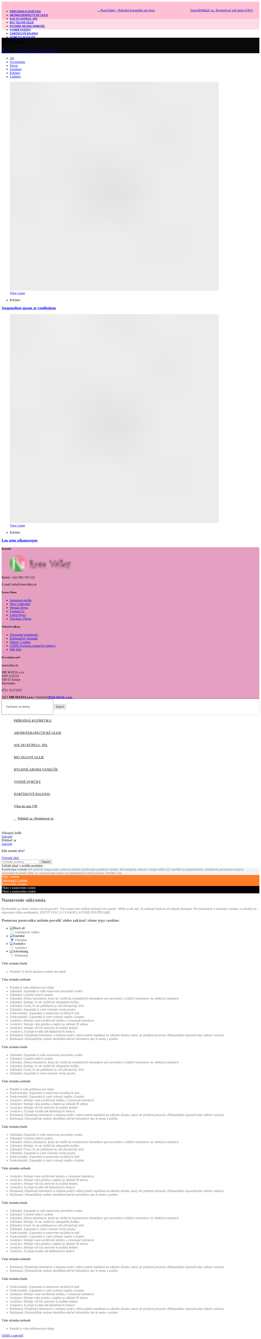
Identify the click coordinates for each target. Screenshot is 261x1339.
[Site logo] (126, 10)
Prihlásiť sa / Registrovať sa (35, 818)
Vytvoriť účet (10, 858)
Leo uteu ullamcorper (20, 540)
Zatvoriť (7, 836)
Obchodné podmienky (24, 634)
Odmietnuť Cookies (14, 880)
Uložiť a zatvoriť (12, 1335)
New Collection (20, 604)
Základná (21, 940)
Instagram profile (21, 600)
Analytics (21, 947)
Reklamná (21, 955)
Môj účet (15, 649)
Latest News (18, 615)
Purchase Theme (20, 618)
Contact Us (17, 611)
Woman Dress (19, 607)
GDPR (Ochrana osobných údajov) (32, 645)
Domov (6, 51)
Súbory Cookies (20, 642)
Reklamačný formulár (24, 638)
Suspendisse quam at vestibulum (35, 51)
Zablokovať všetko (27, 932)
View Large (17, 293)
